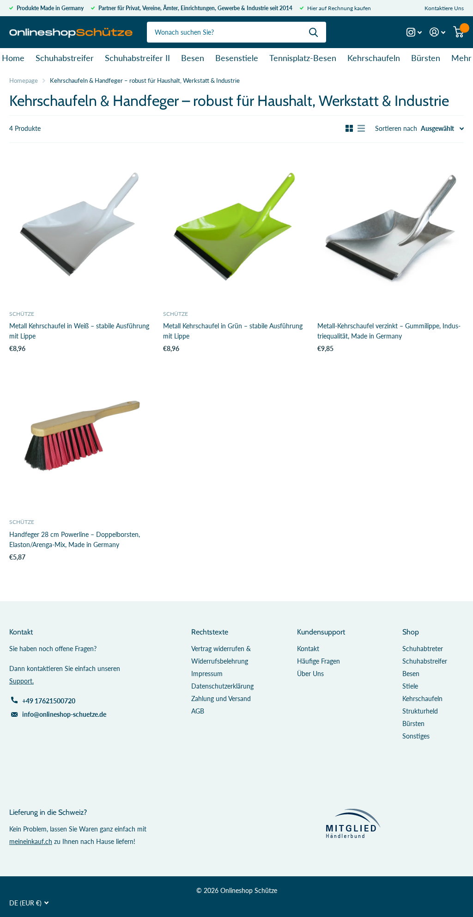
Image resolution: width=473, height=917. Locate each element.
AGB (197, 711)
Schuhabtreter (422, 648)
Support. (21, 681)
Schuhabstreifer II (137, 58)
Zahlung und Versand (221, 698)
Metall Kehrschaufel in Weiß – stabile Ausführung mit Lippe (79, 331)
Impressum (207, 673)
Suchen (313, 32)
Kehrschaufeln (373, 58)
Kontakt (308, 648)
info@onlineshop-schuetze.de (64, 714)
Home (13, 58)
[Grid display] (349, 129)
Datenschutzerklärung (222, 686)
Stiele (410, 686)
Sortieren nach (396, 128)
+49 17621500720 (48, 701)
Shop (410, 632)
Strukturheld (420, 711)
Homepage (23, 80)
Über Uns (310, 673)
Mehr (461, 58)
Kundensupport (321, 632)
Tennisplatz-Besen (302, 58)
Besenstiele (236, 58)
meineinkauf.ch (30, 841)
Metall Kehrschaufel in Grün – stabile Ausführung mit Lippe (233, 331)
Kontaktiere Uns (444, 8)
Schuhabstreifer (65, 58)
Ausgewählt (437, 128)
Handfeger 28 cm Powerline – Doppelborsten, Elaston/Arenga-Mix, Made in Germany (74, 539)
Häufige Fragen (318, 661)
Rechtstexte (209, 632)
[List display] (361, 129)
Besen (192, 58)
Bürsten (425, 58)
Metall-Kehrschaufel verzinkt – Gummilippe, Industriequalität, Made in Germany (389, 331)
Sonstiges (416, 736)
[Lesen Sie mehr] (414, 32)
